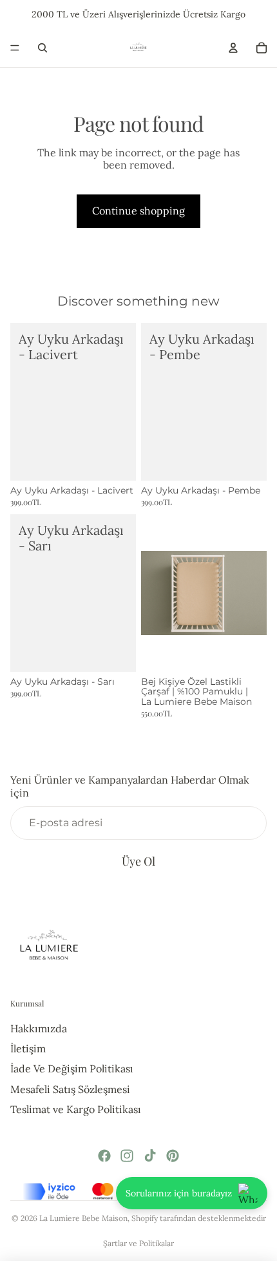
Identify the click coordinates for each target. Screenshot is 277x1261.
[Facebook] (104, 1155)
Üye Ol (138, 861)
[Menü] (15, 48)
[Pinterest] (172, 1155)
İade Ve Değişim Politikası (71, 1068)
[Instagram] (127, 1155)
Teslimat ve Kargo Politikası (75, 1109)
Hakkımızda (38, 1028)
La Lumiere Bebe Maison (83, 1218)
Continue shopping (138, 210)
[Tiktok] (150, 1155)
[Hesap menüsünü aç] (233, 48)
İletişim (28, 1048)
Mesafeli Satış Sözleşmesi (70, 1089)
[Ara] (42, 48)
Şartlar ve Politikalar (138, 1243)
